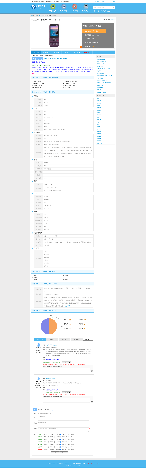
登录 (114, 1)
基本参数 (56, 52)
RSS (108, 11)
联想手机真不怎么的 (50, 378)
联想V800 (99, 112)
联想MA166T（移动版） (50, 58)
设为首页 (97, 1)
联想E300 (99, 115)
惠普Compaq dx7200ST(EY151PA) (105, 75)
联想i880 (99, 110)
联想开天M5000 (100, 73)
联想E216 (99, 138)
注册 (109, 1)
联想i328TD (99, 131)
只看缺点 (64, 339)
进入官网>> (68, 306)
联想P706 (99, 107)
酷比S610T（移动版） (102, 92)
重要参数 (46, 52)
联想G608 (99, 133)
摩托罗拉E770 (100, 87)
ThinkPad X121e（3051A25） (104, 68)
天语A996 (99, 89)
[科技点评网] (39, 7)
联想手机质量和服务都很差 (52, 345)
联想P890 (99, 117)
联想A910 (99, 103)
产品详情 (36, 52)
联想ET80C (99, 141)
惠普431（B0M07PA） (102, 61)
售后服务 (77, 52)
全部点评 (40, 339)
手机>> (113, 19)
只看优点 (52, 339)
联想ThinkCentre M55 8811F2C (104, 82)
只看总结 (77, 339)
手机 (36, 15)
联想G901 (99, 122)
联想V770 (99, 126)
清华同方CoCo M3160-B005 (103, 80)
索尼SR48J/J (100, 66)
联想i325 (99, 124)
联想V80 (99, 129)
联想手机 (41, 15)
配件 (66, 52)
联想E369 (99, 136)
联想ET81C (99, 143)
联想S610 (99, 119)
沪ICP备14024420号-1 (93, 463)
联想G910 (99, 105)
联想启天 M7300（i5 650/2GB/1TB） (105, 71)
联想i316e (99, 100)
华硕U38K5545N (101, 59)
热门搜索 (96, 11)
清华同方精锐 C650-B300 (103, 78)
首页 (32, 15)
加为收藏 (104, 1)
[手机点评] (53, 6)
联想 (58, 58)
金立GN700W (100, 85)
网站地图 (103, 11)
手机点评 (53, 11)
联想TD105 (99, 98)
